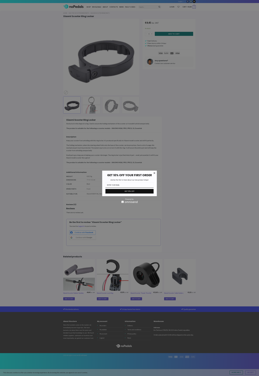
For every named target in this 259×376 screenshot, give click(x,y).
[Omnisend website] (129, 200)
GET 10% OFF (129, 191)
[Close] (154, 173)
